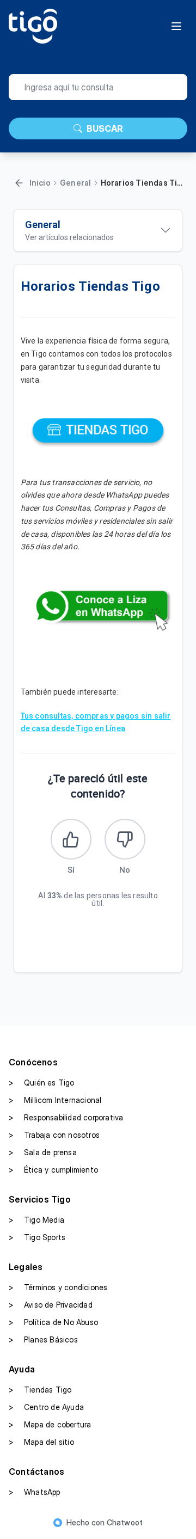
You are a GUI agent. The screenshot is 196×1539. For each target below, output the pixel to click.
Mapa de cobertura (50, 1424)
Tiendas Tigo (40, 1389)
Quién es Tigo (42, 1082)
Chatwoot (125, 1522)
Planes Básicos (43, 1339)
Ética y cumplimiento (53, 1169)
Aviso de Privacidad (51, 1304)
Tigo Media (36, 1219)
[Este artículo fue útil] (71, 839)
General (75, 182)
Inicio (40, 182)
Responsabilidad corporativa (66, 1117)
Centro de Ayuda (46, 1407)
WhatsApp (34, 1492)
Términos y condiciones (58, 1287)
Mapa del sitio (41, 1441)
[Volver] (19, 182)
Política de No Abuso (53, 1322)
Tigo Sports (37, 1237)
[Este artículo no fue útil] (125, 839)
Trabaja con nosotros (54, 1134)
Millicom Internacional (55, 1100)
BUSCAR (105, 128)
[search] (98, 87)
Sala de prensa (43, 1152)
